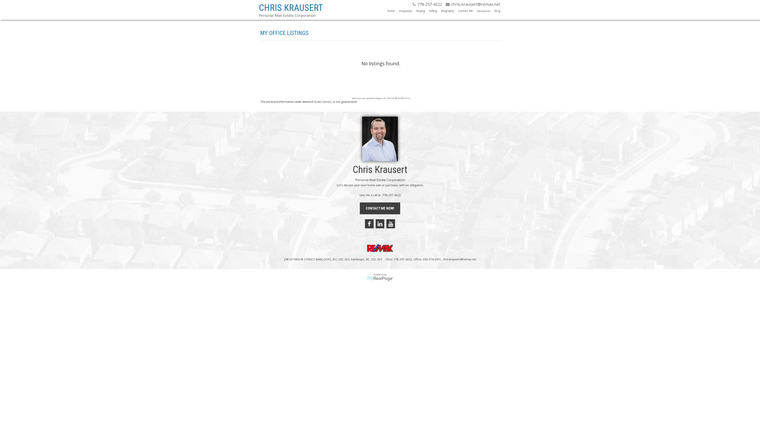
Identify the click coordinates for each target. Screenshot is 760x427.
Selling (433, 11)
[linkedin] (380, 223)
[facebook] (369, 223)
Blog (497, 11)
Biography (447, 11)
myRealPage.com (380, 279)
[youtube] (390, 223)
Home (391, 11)
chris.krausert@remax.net (459, 259)
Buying (420, 11)
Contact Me (465, 11)
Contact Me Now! (380, 208)
